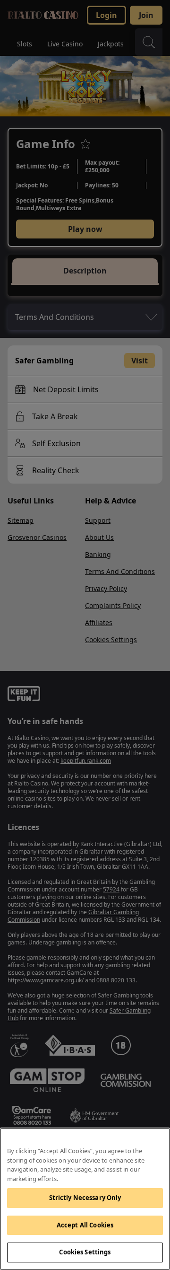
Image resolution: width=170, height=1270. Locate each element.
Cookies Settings (84, 1252)
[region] (85, 1199)
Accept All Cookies (85, 1225)
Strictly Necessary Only (85, 1197)
